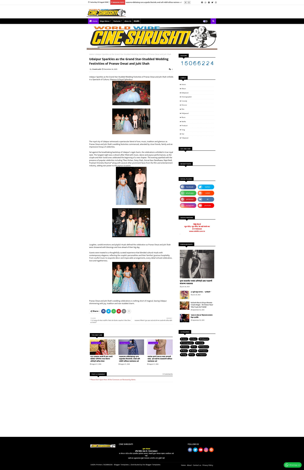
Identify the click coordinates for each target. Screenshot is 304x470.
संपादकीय (136, 21)
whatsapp (190, 193)
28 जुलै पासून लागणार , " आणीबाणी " (201, 292)
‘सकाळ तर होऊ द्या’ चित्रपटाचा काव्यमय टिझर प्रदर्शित (201, 316)
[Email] (124, 311)
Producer (185, 126)
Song (183, 130)
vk (207, 199)
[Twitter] (108, 311)
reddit (207, 193)
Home (95, 21)
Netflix (184, 122)
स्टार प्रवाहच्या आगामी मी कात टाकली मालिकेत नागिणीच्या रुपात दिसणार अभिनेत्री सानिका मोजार (101, 358)
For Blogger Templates (151, 464)
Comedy (184, 101)
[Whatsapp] (113, 311)
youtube (207, 205)
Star (183, 134)
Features (116, 21)
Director (184, 105)
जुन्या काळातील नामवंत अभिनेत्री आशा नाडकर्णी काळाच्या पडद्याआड (196, 282)
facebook (189, 187)
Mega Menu (104, 21)
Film (183, 109)
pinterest (189, 199)
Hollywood (185, 113)
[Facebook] (103, 311)
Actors (184, 84)
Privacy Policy (207, 465)
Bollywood (185, 93)
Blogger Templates (121, 464)
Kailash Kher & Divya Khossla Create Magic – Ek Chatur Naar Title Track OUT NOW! (202, 304)
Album (184, 89)
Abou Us (127, 21)
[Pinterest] (118, 311)
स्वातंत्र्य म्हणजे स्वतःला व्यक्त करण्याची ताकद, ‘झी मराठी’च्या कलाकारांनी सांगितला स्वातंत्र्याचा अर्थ (160, 358)
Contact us (197, 465)
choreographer (187, 97)
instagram (190, 205)
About (189, 465)
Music (183, 117)
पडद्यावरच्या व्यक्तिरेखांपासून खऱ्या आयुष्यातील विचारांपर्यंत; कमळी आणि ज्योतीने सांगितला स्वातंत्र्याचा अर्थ (154, 2)
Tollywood (185, 138)
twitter (207, 187)
